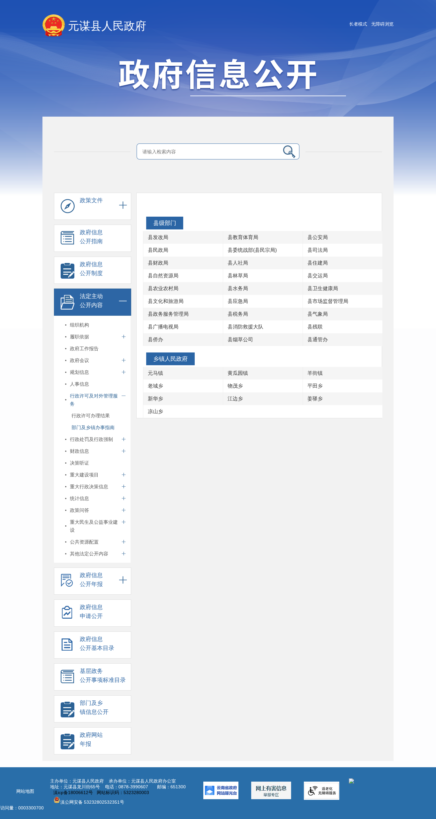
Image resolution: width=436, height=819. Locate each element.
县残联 (315, 326)
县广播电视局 (163, 326)
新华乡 (155, 398)
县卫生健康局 (322, 288)
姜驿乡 (315, 398)
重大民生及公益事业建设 (94, 526)
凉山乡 (155, 411)
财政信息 (79, 451)
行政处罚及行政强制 (91, 439)
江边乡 (235, 398)
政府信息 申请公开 (91, 611)
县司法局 (317, 250)
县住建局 (317, 263)
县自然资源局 (163, 275)
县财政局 (158, 263)
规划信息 (79, 372)
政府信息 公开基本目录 (97, 643)
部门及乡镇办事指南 (93, 427)
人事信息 (79, 384)
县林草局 (238, 275)
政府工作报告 (84, 348)
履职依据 (79, 336)
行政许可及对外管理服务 (94, 399)
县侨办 (155, 339)
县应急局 (238, 301)
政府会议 (79, 360)
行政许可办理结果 (90, 415)
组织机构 (79, 325)
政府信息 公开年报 (91, 579)
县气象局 (317, 314)
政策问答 (79, 510)
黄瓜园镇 (238, 373)
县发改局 (158, 237)
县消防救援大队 (245, 326)
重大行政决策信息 (89, 486)
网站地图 (25, 791)
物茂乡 (235, 386)
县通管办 (317, 339)
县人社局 (238, 263)
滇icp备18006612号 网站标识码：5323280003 (101, 792)
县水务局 (238, 288)
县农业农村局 (163, 288)
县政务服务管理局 (168, 314)
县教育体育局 (243, 237)
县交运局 (317, 275)
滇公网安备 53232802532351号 (92, 802)
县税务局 (238, 314)
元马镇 (155, 373)
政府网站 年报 (91, 739)
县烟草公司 (240, 339)
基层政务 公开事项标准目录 (103, 675)
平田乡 (315, 386)
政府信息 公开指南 (91, 236)
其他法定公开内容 (89, 553)
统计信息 (79, 498)
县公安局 (317, 237)
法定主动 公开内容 (91, 300)
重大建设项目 (84, 474)
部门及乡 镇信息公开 (94, 707)
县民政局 (158, 250)
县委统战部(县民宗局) (252, 250)
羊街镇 (315, 373)
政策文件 (91, 200)
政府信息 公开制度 (91, 268)
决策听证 (79, 463)
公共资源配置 (84, 542)
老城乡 (155, 386)
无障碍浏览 (382, 24)
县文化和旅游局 (166, 301)
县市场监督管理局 (327, 301)
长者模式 (358, 24)
